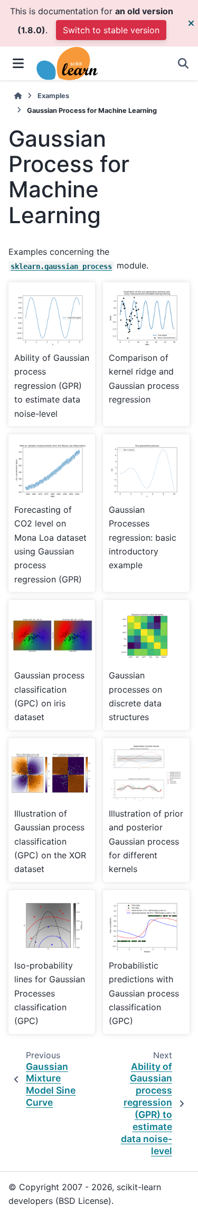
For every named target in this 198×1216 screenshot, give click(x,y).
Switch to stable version (111, 30)
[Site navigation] (18, 63)
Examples (53, 96)
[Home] (18, 95)
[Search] (183, 63)
